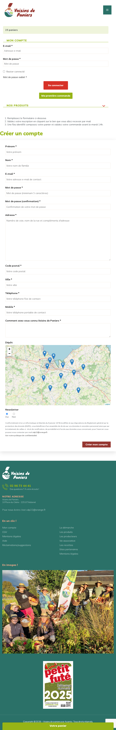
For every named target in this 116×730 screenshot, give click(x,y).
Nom (9, 160)
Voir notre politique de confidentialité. (21, 435)
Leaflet (107, 404)
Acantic (68, 721)
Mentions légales (11, 536)
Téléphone (12, 293)
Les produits (66, 531)
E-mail (10, 173)
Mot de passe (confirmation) (22, 201)
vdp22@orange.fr (39, 432)
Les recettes (66, 545)
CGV (4, 531)
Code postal (13, 265)
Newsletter (12, 409)
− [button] (9, 353)
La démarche (67, 527)
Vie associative (67, 540)
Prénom (11, 146)
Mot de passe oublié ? (15, 77)
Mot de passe (14, 187)
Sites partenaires (69, 549)
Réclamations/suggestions (16, 545)
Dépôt (9, 342)
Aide (4, 540)
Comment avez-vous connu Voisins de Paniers (33, 320)
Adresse (10, 214)
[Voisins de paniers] (20, 9)
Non (14, 416)
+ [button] (9, 349)
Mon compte (9, 527)
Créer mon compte (96, 444)
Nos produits (18, 105)
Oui (7, 416)
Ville (8, 279)
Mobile (10, 306)
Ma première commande (55, 95)
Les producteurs (68, 536)
